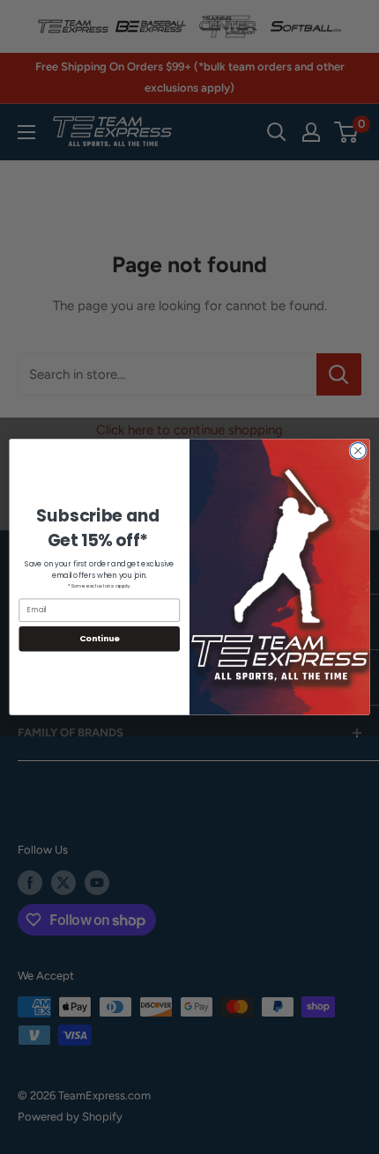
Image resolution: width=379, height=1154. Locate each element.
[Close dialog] (358, 450)
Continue (99, 638)
